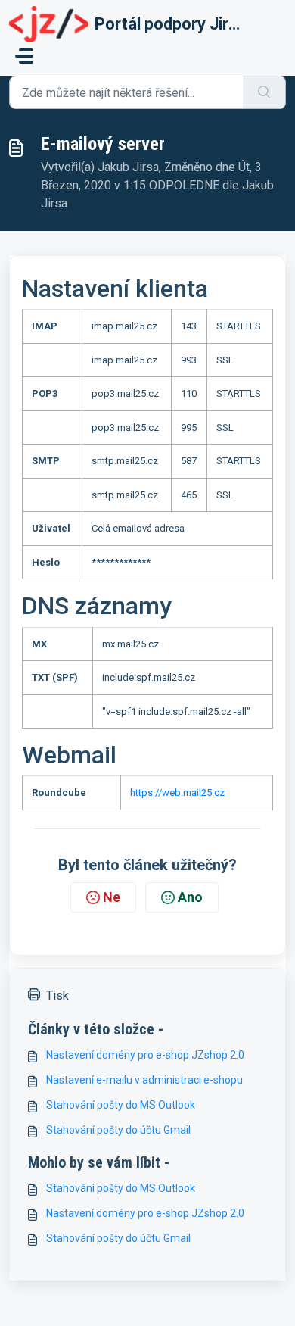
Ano (190, 897)
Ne (111, 897)
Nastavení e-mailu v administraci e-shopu (144, 1080)
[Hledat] (264, 92)
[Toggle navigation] (24, 56)
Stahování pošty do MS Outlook (120, 1105)
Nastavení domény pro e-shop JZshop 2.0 (145, 1055)
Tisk (57, 995)
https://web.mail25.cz (177, 792)
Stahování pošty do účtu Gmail (118, 1130)
